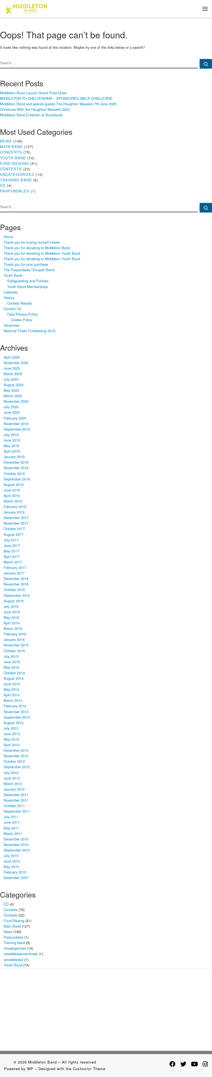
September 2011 (17, 811)
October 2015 (14, 650)
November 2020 (16, 401)
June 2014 (12, 683)
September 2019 (17, 429)
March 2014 (13, 700)
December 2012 (16, 750)
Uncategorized (17, 174)
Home (8, 236)
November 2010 (16, 844)
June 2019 (12, 440)
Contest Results (19, 303)
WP (30, 1068)
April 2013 (12, 744)
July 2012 (11, 772)
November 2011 (16, 800)
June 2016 (12, 611)
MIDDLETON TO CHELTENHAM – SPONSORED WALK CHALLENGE (56, 98)
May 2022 (11, 390)
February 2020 (15, 418)
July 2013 (11, 728)
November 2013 (16, 711)
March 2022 (13, 395)
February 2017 (15, 567)
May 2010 (11, 866)
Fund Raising (14, 163)
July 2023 (11, 379)
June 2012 (12, 778)
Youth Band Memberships (27, 286)
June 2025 (12, 368)
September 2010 (17, 850)
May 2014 (11, 689)
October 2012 (14, 761)
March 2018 (13, 501)
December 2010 (16, 839)
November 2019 (16, 423)
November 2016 (16, 584)
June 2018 (12, 490)
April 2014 (12, 694)
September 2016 (17, 595)
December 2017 (16, 517)
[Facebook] (172, 1063)
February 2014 (15, 705)
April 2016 (12, 622)
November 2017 (16, 523)
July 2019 (11, 434)
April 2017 (12, 556)
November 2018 (16, 467)
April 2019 (12, 451)
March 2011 (13, 833)
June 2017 (12, 545)
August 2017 (13, 534)
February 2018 (15, 506)
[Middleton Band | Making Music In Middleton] (26, 8)
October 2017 (14, 528)
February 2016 (15, 633)
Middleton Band (42, 1062)
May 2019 (11, 445)
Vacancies (11, 325)
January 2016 (14, 639)
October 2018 (14, 473)
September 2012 (17, 766)
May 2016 (11, 617)
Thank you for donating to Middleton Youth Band (42, 253)
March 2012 (13, 783)
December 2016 (16, 578)
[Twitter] (183, 1063)
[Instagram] (205, 1063)
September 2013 (17, 717)
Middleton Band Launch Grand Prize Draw (33, 92)
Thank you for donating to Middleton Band (37, 247)
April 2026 (12, 357)
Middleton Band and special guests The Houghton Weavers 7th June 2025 (58, 103)
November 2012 (16, 755)
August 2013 (13, 722)
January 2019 (14, 456)
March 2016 (13, 628)
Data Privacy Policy (22, 314)
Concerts (11, 152)
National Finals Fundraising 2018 (29, 330)
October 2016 (14, 589)
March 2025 (13, 373)
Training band (16, 179)
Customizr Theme (89, 1068)
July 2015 (11, 656)
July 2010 (11, 855)
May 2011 (11, 828)
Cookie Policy (21, 319)
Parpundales (14, 191)
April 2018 (12, 495)
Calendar (11, 292)
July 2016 (11, 606)
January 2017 (14, 573)
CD (3, 185)
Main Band (11, 146)
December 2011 (16, 794)
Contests (11, 168)
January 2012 (14, 789)
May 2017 (11, 551)
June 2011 (12, 822)
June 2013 (12, 733)
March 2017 (13, 562)
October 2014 (14, 672)
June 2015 (12, 661)
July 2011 (11, 816)
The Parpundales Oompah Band (29, 269)
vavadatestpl (13, 959)
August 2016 (13, 600)
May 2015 (11, 667)
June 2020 (12, 412)
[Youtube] (194, 1063)
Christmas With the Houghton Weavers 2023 (35, 109)
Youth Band (13, 157)
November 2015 (16, 645)
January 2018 (14, 512)
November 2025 (16, 362)
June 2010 (12, 861)
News (6, 141)
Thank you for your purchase (26, 264)
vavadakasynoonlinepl (21, 953)
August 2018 (13, 484)
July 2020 (11, 406)
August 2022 (13, 384)
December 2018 (16, 462)
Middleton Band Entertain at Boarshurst (31, 114)
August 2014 (13, 678)
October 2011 (14, 805)
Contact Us (12, 308)
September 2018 (17, 479)
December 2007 (16, 877)
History (9, 297)
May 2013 (11, 739)
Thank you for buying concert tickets (32, 242)
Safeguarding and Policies (27, 280)
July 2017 (11, 539)
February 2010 (15, 872)
